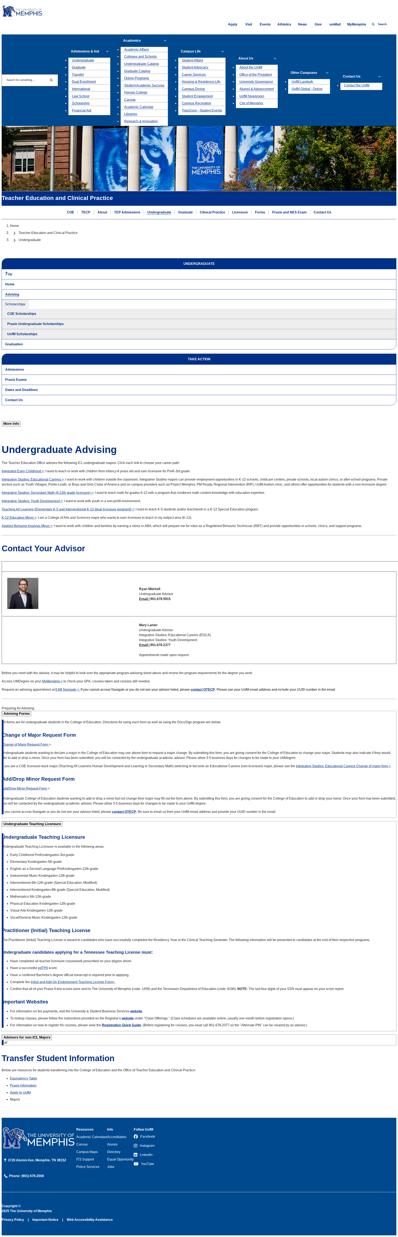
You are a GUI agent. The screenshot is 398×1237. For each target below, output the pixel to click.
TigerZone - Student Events (202, 110)
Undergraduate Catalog (141, 64)
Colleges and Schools (140, 56)
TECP (85, 212)
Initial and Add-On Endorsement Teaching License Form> (73, 982)
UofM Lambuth (302, 81)
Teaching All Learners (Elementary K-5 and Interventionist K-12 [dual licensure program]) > (68, 509)
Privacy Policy (13, 1219)
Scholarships (15, 304)
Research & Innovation (141, 121)
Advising (12, 294)
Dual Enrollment (84, 81)
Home (14, 226)
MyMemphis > (52, 681)
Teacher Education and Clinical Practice (48, 233)
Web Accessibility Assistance (90, 1219)
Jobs (110, 1167)
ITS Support (85, 1159)
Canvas (130, 99)
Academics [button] (132, 40)
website (136, 1011)
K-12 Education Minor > (19, 517)
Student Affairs (192, 60)
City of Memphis (251, 103)
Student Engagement (197, 96)
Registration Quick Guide (121, 1025)
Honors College (135, 92)
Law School (80, 96)
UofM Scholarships (22, 334)
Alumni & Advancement (256, 89)
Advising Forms (17, 714)
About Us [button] (245, 58)
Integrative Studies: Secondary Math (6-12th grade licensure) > (47, 492)
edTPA (43, 968)
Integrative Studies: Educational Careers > (33, 479)
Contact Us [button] (351, 76)
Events (265, 24)
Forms (260, 212)
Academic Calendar (138, 107)
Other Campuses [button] (304, 72)
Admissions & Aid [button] (85, 51)
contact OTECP (203, 689)
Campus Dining (193, 89)
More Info (11, 424)
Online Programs (136, 78)
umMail (335, 24)
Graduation (14, 344)
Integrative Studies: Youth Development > (32, 501)
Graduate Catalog (137, 71)
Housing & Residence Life (201, 81)
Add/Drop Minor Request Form (25, 788)
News (302, 24)
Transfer (78, 74)
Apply (232, 24)
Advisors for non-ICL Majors (27, 1037)
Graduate (79, 67)
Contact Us (322, 212)
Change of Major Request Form (25, 744)
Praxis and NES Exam (289, 212)
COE (70, 212)
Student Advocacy (195, 67)
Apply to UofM (20, 1092)
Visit (248, 24)
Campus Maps (87, 1152)
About (102, 212)
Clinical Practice (212, 212)
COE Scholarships (21, 313)
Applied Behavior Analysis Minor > (27, 526)
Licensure (240, 212)
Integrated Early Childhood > (23, 471)
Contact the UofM (356, 85)
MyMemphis (356, 24)
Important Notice (45, 1219)
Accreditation (116, 1137)
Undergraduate (83, 60)
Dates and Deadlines (21, 390)
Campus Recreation (196, 103)
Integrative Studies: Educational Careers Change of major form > (343, 766)
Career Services (194, 74)
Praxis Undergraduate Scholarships (35, 324)
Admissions (14, 369)
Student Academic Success (144, 85)
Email (144, 599)
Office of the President (255, 74)
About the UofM (250, 67)
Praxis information (23, 1085)
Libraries (130, 114)
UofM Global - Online (307, 89)
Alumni (112, 1144)
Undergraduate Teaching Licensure (32, 824)
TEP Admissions (127, 212)
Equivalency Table (23, 1078)
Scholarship (81, 103)
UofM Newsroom (251, 96)
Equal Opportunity (120, 1159)
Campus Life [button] (191, 51)
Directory (113, 1152)
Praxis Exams (16, 379)
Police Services (87, 1167)
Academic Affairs (136, 49)
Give (318, 24)
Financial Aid (81, 110)
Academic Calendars (91, 1137)
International (81, 89)
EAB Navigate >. (67, 689)
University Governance (256, 81)
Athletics (284, 24)
